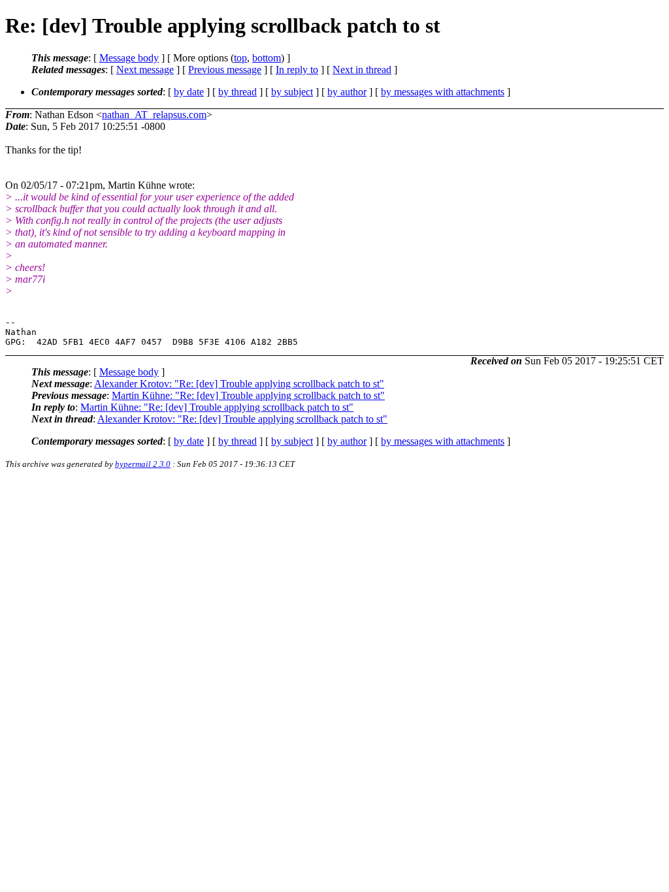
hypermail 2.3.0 (143, 464)
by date (189, 91)
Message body (129, 57)
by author (347, 91)
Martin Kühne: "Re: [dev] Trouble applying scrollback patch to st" (248, 395)
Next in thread (362, 69)
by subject (292, 91)
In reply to (297, 69)
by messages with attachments (442, 91)
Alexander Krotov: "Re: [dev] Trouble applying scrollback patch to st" (239, 383)
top (240, 57)
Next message (145, 69)
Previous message (224, 69)
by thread (237, 91)
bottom (266, 57)
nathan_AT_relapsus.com (154, 114)
